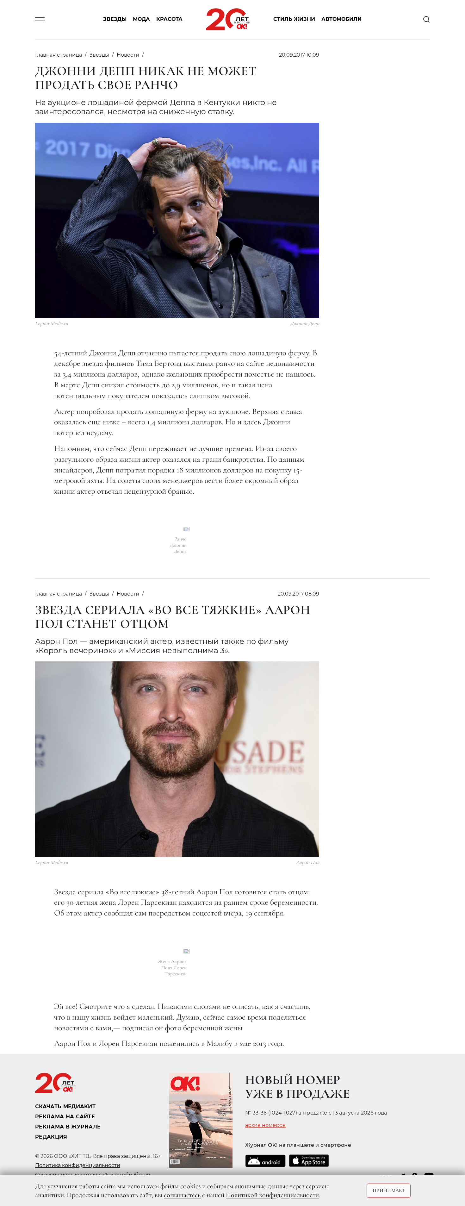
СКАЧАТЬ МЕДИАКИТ (65, 1106)
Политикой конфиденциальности (272, 1195)
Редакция (51, 1137)
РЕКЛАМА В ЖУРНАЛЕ (68, 1127)
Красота (169, 19)
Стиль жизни (294, 19)
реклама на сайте (65, 1117)
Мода (141, 19)
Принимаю (389, 1190)
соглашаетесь (182, 1195)
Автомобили (341, 19)
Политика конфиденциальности (77, 1165)
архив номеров (265, 1125)
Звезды (115, 19)
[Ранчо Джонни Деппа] (186, 529)
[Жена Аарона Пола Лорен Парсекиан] (186, 951)
